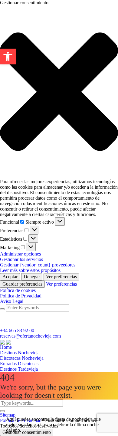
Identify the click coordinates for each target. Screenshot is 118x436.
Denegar (32, 276)
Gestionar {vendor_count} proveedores (37, 264)
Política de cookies (18, 290)
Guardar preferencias (22, 284)
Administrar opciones (20, 253)
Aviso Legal (11, 301)
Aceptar (10, 276)
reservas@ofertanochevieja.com (30, 335)
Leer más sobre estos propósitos (30, 270)
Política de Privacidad (20, 295)
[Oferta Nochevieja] (5, 341)
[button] (8, 56)
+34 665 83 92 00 (17, 330)
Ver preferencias (61, 276)
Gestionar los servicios (21, 259)
